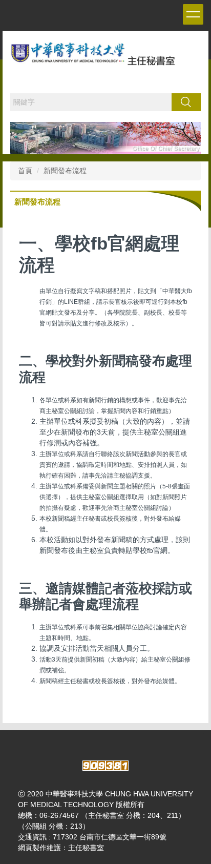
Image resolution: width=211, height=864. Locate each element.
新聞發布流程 (65, 171)
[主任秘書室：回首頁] (105, 58)
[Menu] (193, 14)
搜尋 (186, 102)
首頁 (25, 171)
